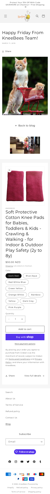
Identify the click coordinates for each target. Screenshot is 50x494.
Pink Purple (14, 307)
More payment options (25, 344)
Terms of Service (14, 405)
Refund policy (13, 411)
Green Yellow (15, 288)
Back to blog (26, 125)
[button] (5, 16)
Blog (8, 424)
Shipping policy (34, 492)
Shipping (9, 266)
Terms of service (18, 492)
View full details (32, 375)
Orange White (16, 294)
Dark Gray (28, 301)
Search (9, 392)
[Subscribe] (41, 442)
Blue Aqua (31, 276)
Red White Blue (17, 282)
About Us (10, 398)
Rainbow (36, 294)
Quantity (10, 313)
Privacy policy (37, 488)
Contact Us (11, 417)
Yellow (12, 301)
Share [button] (8, 51)
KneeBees (23, 484)
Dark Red (13, 276)
